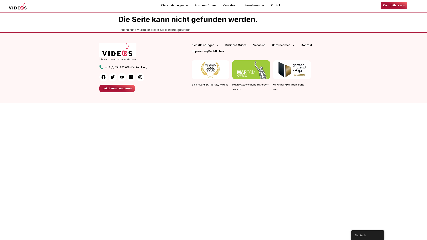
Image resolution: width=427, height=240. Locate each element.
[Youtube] (122, 77)
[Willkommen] (18, 6)
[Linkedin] (131, 77)
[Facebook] (103, 77)
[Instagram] (140, 77)
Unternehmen (251, 5)
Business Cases (205, 5)
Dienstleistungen (172, 5)
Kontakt (276, 5)
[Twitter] (113, 77)
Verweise (229, 5)
